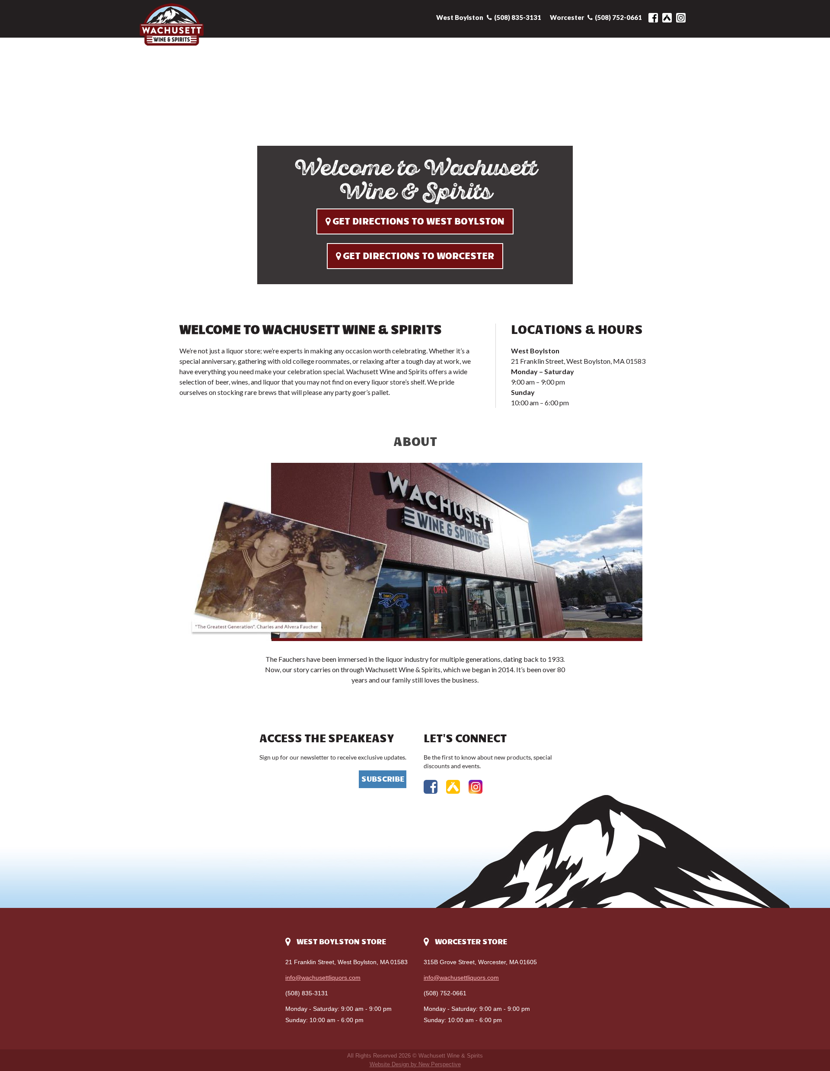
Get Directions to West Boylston (418, 221)
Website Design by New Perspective (415, 1064)
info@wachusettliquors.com (323, 977)
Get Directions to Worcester (418, 256)
